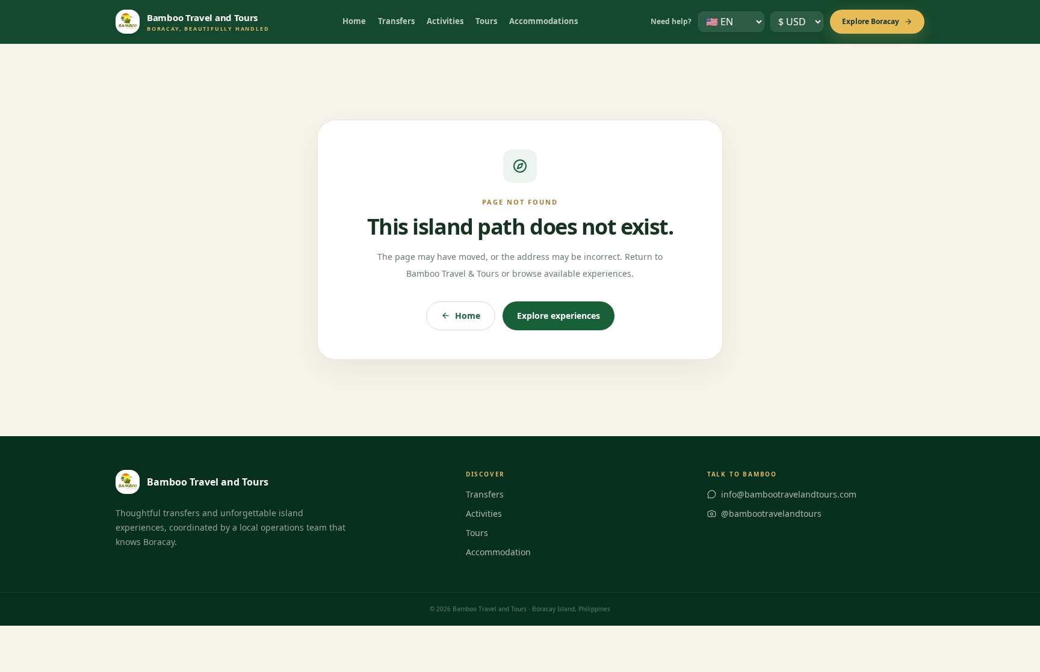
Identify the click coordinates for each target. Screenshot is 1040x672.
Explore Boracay (870, 21)
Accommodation (498, 552)
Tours (486, 21)
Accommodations (543, 21)
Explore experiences (558, 315)
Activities (445, 21)
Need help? (671, 21)
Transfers (396, 21)
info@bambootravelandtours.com (788, 494)
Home (354, 21)
